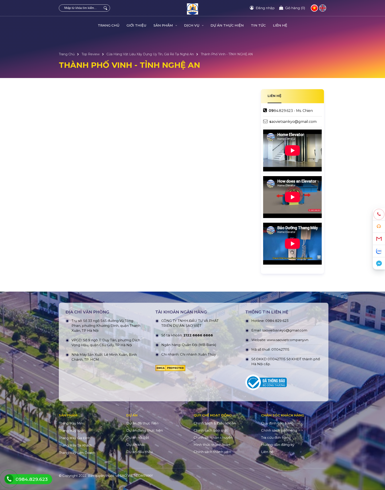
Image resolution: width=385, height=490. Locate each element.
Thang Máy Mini (71, 423)
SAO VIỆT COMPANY (136, 476)
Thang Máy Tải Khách (75, 445)
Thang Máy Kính (71, 431)
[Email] (379, 239)
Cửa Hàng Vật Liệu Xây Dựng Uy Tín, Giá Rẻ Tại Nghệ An (150, 54)
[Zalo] (379, 251)
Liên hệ (280, 25)
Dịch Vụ (192, 25)
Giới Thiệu (136, 25)
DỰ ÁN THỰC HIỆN (227, 25)
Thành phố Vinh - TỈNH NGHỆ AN (227, 54)
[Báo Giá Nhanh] (379, 226)
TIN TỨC (258, 25)
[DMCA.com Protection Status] (170, 369)
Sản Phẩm (164, 25)
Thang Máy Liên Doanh (77, 453)
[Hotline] (379, 214)
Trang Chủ (108, 25)
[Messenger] (379, 263)
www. (271, 340)
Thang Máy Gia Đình (74, 438)
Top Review (91, 54)
